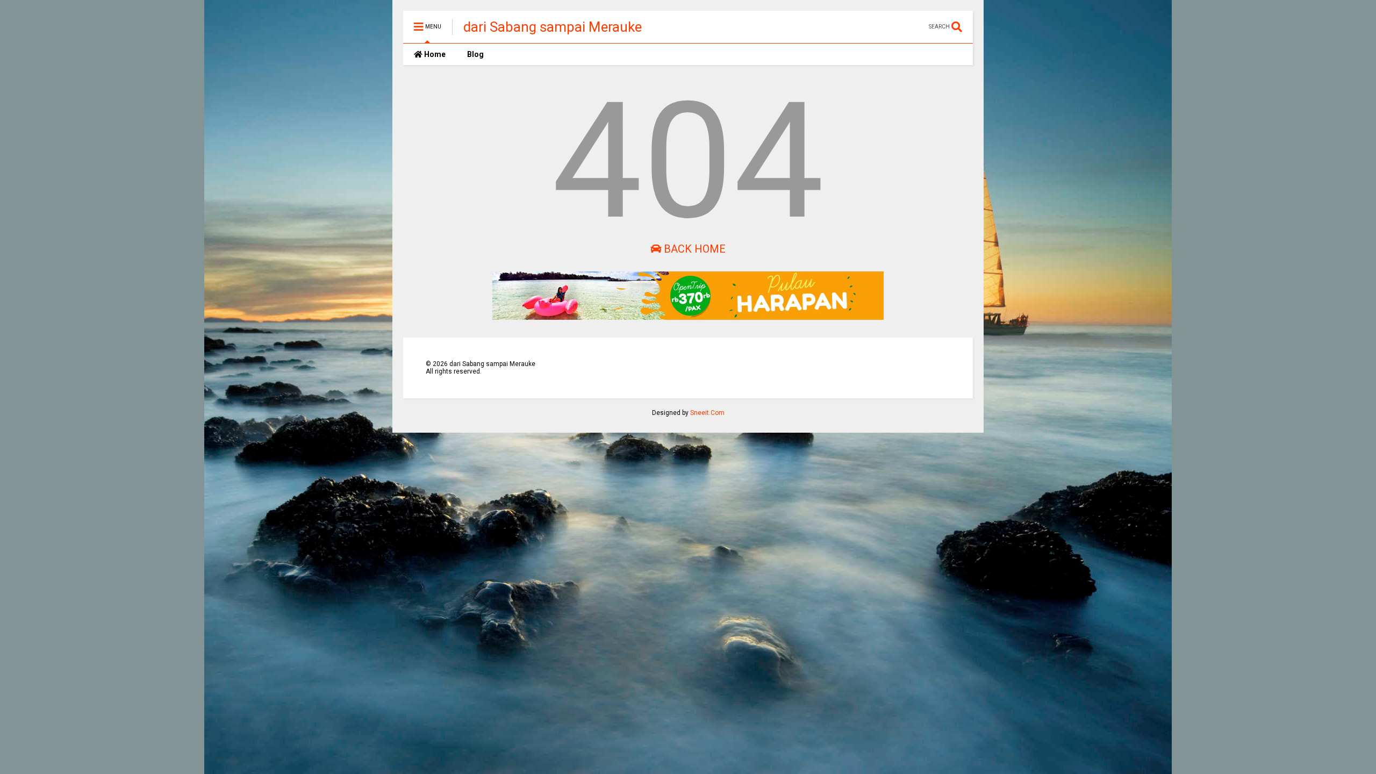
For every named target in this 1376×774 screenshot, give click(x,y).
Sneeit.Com (707, 413)
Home (434, 54)
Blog (475, 54)
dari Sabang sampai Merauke (552, 27)
